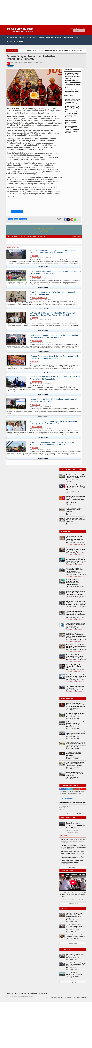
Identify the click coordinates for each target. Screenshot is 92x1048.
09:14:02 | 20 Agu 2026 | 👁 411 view (76, 628)
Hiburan (41, 37)
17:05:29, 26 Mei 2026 (44, 320)
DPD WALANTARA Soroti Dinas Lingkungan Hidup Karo (72, 108)
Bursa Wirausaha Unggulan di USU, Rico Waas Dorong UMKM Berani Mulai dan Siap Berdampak (76, 559)
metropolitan (22, 219)
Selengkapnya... (73, 867)
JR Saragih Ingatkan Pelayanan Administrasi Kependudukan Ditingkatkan (73, 80)
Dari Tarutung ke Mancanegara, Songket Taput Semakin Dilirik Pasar (76, 955)
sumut (16, 219)
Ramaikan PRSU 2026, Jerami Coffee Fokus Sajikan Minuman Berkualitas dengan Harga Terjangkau (75, 916)
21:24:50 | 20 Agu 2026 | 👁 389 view (76, 553)
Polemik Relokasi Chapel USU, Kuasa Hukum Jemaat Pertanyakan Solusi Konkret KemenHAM (75, 539)
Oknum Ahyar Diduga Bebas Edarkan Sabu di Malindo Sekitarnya (74, 666)
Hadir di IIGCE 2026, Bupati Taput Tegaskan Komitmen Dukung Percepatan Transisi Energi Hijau (76, 656)
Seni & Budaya (10, 65)
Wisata (77, 37)
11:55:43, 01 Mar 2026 (44, 363)
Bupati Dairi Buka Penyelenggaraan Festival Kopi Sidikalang (76, 825)
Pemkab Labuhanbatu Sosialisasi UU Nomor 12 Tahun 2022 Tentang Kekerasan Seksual (76, 723)
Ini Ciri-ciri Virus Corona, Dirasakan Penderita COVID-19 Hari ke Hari (75, 753)
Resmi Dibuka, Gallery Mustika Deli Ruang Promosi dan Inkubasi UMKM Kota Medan (76, 646)
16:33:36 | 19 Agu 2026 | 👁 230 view (76, 680)
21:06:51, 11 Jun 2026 (44, 299)
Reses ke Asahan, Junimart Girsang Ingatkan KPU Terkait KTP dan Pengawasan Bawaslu (75, 704)
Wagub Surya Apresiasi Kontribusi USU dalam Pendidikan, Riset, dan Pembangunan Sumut (73, 582)
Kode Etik (40, 993)
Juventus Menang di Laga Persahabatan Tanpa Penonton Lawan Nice (75, 519)
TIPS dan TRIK (11, 41)
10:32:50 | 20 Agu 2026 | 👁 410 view (76, 618)
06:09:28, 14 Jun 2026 (47, 278)
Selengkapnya (73, 943)
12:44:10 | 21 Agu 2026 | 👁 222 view (76, 542)
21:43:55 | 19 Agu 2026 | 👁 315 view (76, 639)
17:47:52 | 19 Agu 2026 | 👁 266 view (76, 649)
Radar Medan (34, 257)
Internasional (68, 37)
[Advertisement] (46, 12)
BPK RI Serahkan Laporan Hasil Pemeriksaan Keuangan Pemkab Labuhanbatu (75, 733)
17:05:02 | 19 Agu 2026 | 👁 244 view (76, 659)
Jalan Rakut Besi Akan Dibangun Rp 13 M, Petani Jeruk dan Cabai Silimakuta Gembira (72, 894)
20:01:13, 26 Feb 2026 (44, 383)
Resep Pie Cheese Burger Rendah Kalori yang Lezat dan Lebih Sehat (75, 935)
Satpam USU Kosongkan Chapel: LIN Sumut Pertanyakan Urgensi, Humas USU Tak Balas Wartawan (76, 603)
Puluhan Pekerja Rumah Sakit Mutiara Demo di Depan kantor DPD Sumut (72, 75)
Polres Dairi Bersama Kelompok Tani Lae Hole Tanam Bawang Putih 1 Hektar (75, 686)
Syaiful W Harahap (35, 278)
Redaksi (16, 993)
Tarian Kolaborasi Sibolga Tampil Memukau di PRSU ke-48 (72, 86)
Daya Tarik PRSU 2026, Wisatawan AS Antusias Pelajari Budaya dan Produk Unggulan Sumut (76, 926)
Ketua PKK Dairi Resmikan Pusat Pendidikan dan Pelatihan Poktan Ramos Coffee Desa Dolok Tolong (73, 847)
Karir (45, 993)
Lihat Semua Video (73, 903)
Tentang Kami (9, 993)
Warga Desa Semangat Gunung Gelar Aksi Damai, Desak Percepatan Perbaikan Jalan (75, 593)
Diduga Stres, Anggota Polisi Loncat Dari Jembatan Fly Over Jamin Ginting (75, 774)
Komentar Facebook (76, 236)
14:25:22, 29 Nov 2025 (44, 449)
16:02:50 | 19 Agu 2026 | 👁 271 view (76, 690)
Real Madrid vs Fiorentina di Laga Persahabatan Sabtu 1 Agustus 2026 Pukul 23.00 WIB (76, 476)
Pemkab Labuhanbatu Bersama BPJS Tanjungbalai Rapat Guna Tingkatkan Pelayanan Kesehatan (72, 130)
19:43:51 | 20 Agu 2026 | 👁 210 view (76, 574)
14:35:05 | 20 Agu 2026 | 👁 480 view (76, 596)
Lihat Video (62, 899)
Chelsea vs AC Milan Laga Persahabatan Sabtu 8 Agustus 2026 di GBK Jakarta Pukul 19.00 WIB (76, 487)
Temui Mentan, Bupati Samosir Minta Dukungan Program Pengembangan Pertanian (75, 763)
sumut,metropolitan (17, 211)
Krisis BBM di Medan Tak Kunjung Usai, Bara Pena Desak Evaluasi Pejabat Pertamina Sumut (75, 964)
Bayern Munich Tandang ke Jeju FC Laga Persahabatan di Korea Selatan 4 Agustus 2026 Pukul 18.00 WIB (76, 499)
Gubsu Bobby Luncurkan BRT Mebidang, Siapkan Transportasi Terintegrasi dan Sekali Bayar (76, 676)
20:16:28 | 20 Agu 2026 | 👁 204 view (76, 563)
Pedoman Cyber (32, 993)
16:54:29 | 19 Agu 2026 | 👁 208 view (76, 669)
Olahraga (49, 37)
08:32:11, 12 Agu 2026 (44, 257)
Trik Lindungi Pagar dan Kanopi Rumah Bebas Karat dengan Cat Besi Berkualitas (75, 624)
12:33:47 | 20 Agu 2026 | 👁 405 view (76, 606)
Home (46, 997)
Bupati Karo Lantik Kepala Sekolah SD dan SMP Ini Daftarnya (74, 509)
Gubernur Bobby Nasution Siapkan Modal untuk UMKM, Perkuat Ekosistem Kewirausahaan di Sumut (74, 570)
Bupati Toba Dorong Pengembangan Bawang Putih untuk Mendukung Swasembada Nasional (76, 635)
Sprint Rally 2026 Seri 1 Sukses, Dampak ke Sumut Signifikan (75, 973)
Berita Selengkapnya (43, 266)
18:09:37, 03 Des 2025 (44, 428)
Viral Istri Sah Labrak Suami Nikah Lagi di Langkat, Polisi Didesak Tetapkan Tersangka (76, 549)
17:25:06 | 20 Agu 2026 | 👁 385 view (76, 586)
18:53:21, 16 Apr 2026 (44, 342)
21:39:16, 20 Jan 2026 (44, 406)
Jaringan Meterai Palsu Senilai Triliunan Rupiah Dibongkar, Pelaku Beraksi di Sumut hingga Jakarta (75, 614)
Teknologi (58, 37)
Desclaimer (23, 993)
